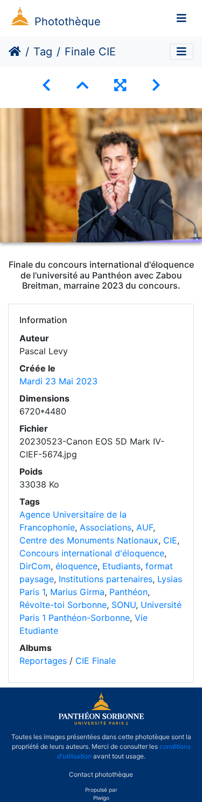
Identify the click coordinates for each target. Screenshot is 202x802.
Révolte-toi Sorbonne (63, 604)
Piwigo (101, 797)
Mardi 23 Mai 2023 (58, 381)
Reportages (43, 660)
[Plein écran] (120, 85)
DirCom (35, 566)
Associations (105, 527)
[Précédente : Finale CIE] (46, 85)
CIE (170, 540)
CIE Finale (95, 660)
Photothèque (67, 21)
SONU (124, 604)
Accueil (15, 52)
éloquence (76, 566)
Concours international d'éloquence (91, 553)
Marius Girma (77, 591)
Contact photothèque (101, 774)
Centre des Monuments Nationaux (88, 540)
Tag (42, 51)
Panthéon (128, 591)
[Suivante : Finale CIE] (156, 85)
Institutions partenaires (105, 579)
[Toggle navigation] (181, 18)
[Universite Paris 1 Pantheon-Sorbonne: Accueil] (101, 722)
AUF (144, 527)
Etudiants (121, 566)
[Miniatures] (82, 85)
